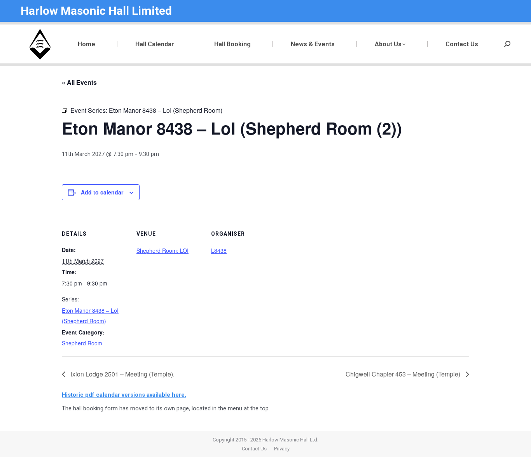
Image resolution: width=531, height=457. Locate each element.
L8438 (219, 250)
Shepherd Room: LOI (162, 250)
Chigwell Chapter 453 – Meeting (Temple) (404, 373)
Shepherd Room (82, 343)
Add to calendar (102, 192)
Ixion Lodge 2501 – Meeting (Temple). (122, 373)
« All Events (79, 82)
